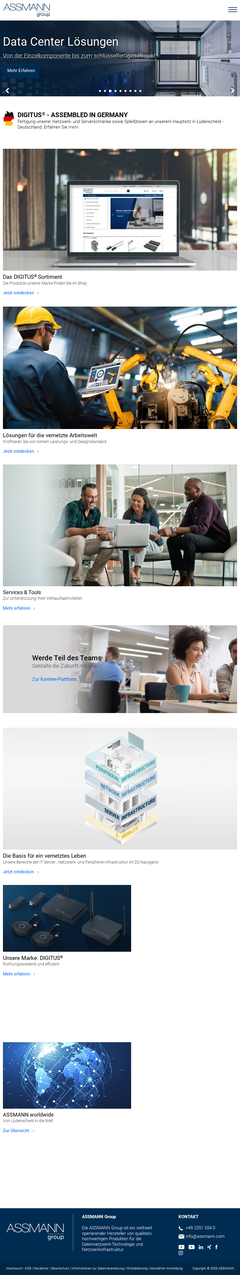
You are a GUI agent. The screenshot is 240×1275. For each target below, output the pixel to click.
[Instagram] (181, 1253)
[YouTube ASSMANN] (191, 1247)
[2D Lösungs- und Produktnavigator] (120, 789)
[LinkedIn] (201, 1247)
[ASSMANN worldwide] (67, 1075)
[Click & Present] (67, 918)
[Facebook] (216, 1247)
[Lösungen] (120, 368)
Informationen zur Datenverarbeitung (97, 1268)
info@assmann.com (205, 1236)
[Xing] (209, 1247)
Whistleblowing (137, 1268)
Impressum (14, 1268)
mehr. (73, 127)
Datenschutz (60, 1268)
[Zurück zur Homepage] (26, 11)
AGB (28, 1268)
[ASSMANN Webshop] (120, 210)
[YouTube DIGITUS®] (181, 1247)
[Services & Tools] (120, 525)
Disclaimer (41, 1268)
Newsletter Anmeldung (166, 1268)
